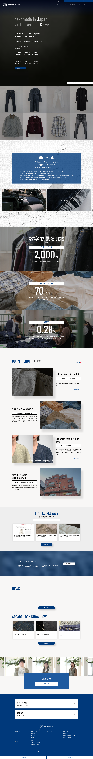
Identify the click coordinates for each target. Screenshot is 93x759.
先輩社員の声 (65, 731)
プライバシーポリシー (35, 744)
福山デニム (18, 741)
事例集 (32, 737)
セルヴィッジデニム (19, 742)
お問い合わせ (85, 4)
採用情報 (73, 4)
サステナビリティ (18, 731)
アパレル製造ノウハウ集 (52, 731)
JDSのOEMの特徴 (55, 4)
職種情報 (65, 733)
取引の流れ (33, 733)
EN (61, 1)
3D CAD (33, 735)
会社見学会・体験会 (67, 737)
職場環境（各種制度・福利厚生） (69, 735)
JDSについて (48, 4)
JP (59, 1)
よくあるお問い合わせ (35, 742)
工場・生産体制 (34, 731)
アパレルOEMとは (63, 4)
